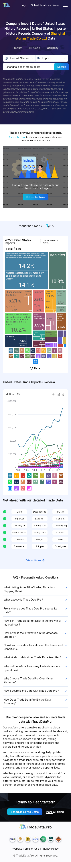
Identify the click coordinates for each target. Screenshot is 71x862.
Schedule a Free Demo (45, 5)
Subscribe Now (17, 137)
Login (24, 5)
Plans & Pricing (55, 811)
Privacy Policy (50, 848)
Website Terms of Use (25, 848)
